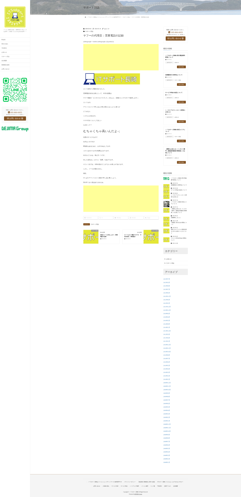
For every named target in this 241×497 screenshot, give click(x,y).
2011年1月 (166, 341)
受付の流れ (5, 44)
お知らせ (4, 52)
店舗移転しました (176, 217)
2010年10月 (167, 351)
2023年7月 (166, 289)
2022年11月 (167, 296)
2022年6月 (166, 299)
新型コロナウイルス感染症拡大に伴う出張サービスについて (179, 231)
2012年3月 (166, 334)
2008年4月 (166, 452)
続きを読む (181, 66)
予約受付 (4, 48)
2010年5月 (166, 365)
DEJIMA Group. (138, 494)
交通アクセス (167, 486)
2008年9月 (166, 434)
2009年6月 (166, 403)
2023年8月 (166, 286)
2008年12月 (167, 424)
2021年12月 (167, 306)
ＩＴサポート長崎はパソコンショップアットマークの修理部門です (105, 482)
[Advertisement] (139, 57)
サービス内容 (115, 486)
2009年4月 (166, 410)
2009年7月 (166, 400)
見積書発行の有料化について (173, 75)
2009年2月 (166, 417)
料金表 (3, 39)
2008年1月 (166, 462)
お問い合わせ (5, 69)
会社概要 (4, 60)
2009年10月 (167, 389)
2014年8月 (166, 324)
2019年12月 (167, 310)
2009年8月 (166, 396)
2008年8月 (166, 438)
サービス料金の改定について (173, 92)
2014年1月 (166, 327)
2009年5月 (166, 407)
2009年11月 (167, 386)
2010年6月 (166, 362)
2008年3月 (166, 455)
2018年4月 (166, 317)
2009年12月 (167, 383)
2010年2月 (166, 376)
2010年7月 (166, 358)
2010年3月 (166, 372)
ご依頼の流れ (105, 486)
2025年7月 (166, 279)
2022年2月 (166, 303)
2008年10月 (167, 431)
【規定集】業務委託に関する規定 (146, 482)
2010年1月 (166, 379)
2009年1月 (166, 421)
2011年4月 (166, 338)
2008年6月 (166, 445)
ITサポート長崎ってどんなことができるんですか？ (170, 482)
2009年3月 (166, 414)
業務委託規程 (5, 65)
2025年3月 (166, 282)
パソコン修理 (144, 486)
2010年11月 (167, 348)
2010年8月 (166, 355)
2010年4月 (166, 369)
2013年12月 (167, 331)
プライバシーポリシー (130, 482)
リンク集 (152, 486)
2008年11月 (167, 427)
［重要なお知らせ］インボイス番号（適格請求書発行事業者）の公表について (175, 150)
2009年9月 (166, 393)
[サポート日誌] (90, 236)
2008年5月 (166, 448)
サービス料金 (124, 486)
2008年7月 (166, 441)
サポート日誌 (5, 56)
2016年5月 (166, 320)
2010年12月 (167, 344)
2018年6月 (166, 313)
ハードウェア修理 (134, 486)
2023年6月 (166, 293)
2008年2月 (166, 459)
